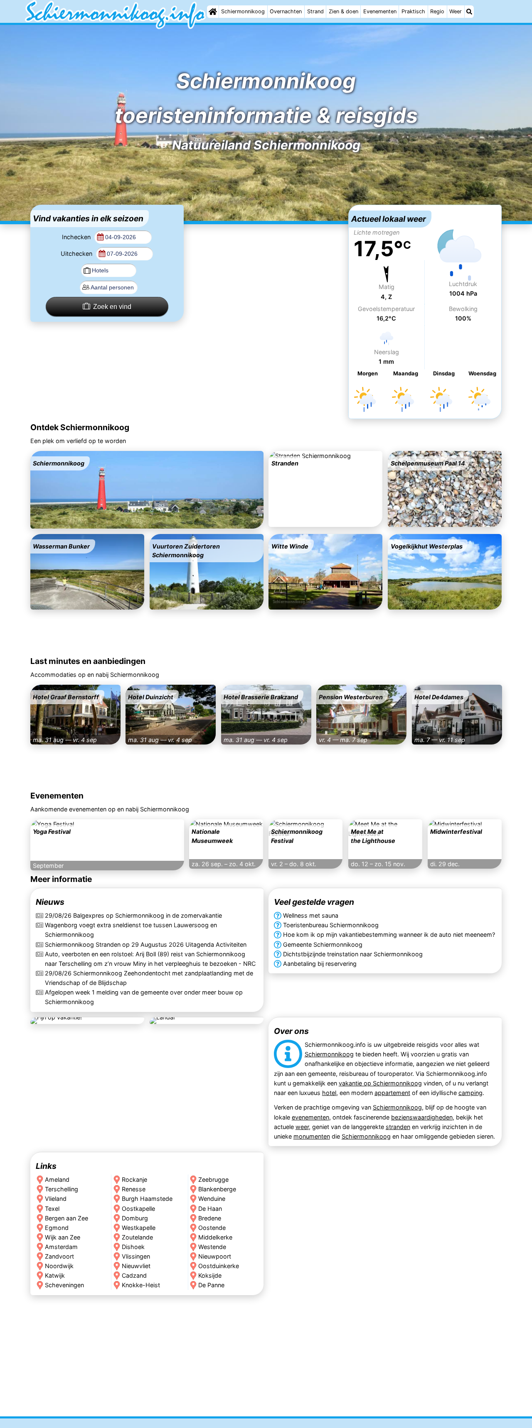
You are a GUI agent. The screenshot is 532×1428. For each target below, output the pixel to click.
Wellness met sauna (310, 915)
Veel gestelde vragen (314, 902)
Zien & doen (343, 11)
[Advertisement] (266, 257)
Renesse (133, 1189)
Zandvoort (59, 1255)
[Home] (213, 11)
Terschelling (61, 1189)
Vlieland (55, 1198)
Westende (212, 1246)
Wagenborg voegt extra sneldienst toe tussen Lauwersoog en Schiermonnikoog (131, 929)
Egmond (57, 1227)
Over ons (291, 1031)
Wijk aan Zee (62, 1236)
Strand (315, 11)
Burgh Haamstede (146, 1198)
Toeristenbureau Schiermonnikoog (331, 924)
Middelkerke (215, 1236)
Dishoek (132, 1246)
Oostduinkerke (218, 1265)
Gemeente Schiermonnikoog (322, 944)
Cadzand (133, 1275)
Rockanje (134, 1179)
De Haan (210, 1208)
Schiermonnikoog (243, 11)
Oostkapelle (138, 1208)
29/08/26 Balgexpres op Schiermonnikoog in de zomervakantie (133, 915)
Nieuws (50, 902)
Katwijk (55, 1275)
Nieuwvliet (135, 1265)
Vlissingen (135, 1255)
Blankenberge (217, 1189)
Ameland (57, 1179)
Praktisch (413, 11)
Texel (52, 1208)
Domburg (134, 1217)
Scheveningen (64, 1284)
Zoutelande (137, 1236)
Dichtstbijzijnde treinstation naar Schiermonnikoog (353, 954)
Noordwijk (59, 1265)
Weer (455, 11)
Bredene (209, 1217)
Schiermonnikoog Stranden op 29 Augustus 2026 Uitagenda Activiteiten (145, 944)
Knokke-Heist (140, 1284)
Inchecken (77, 236)
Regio (437, 11)
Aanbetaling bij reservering (320, 963)
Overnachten (286, 11)
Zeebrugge (213, 1179)
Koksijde (210, 1275)
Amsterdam (61, 1246)
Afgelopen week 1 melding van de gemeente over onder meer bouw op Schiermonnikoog (144, 997)
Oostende (212, 1227)
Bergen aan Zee (66, 1217)
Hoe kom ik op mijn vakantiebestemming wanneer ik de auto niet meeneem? (389, 934)
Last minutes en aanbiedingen (87, 661)
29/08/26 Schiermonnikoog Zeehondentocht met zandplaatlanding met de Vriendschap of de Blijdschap (149, 978)
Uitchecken (77, 253)
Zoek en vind (112, 306)
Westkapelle (138, 1227)
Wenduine (211, 1198)
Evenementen (380, 11)
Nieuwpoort (214, 1255)
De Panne (211, 1284)
